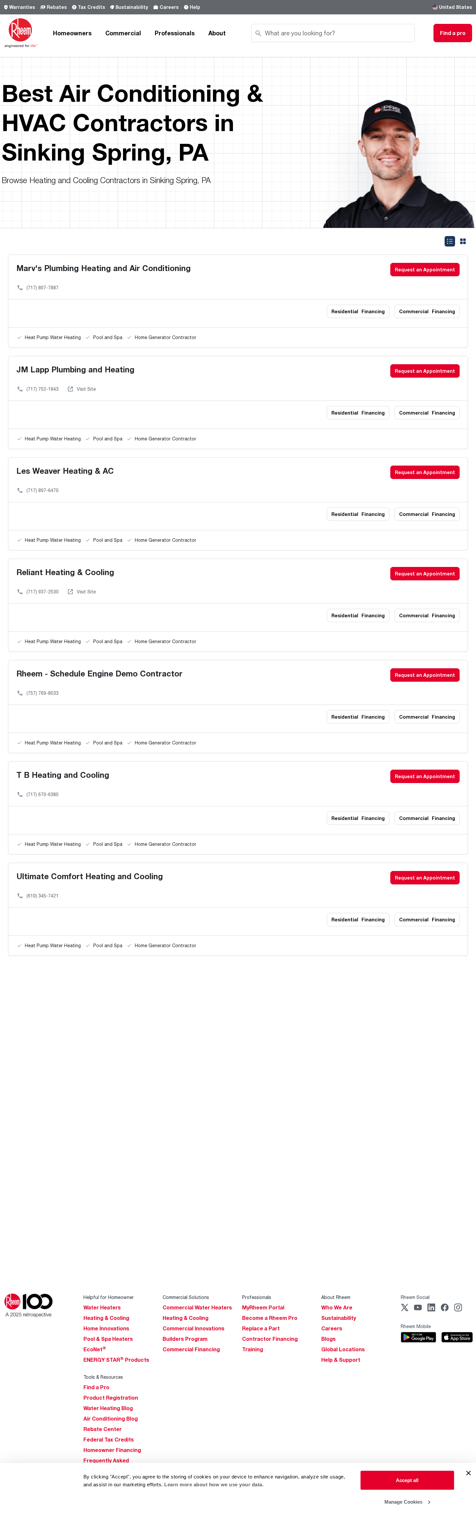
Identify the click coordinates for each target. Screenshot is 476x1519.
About (217, 33)
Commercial (123, 33)
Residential (358, 311)
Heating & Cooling (106, 1318)
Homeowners (72, 33)
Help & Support (340, 1360)
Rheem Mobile (416, 1326)
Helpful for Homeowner (108, 1297)
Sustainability (131, 7)
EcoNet (94, 1349)
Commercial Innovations (193, 1328)
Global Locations (343, 1349)
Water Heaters (102, 1307)
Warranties (22, 7)
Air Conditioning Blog (110, 1418)
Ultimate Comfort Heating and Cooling (89, 876)
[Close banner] (468, 1473)
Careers (169, 7)
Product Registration (110, 1397)
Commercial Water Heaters (197, 1307)
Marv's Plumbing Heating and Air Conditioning (103, 268)
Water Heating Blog (108, 1408)
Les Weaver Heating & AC (65, 470)
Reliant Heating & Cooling (65, 572)
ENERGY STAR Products (116, 1360)
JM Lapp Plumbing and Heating (75, 369)
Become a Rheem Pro (269, 1318)
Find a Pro (96, 1387)
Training (252, 1349)
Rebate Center (102, 1429)
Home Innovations (106, 1328)
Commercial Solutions (186, 1297)
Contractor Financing (270, 1339)
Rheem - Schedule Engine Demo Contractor (99, 673)
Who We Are (336, 1307)
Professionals (175, 33)
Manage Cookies (403, 1501)
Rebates (57, 7)
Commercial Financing (191, 1349)
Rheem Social (415, 1297)
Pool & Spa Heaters (108, 1339)
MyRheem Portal (263, 1307)
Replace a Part (261, 1328)
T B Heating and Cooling (62, 774)
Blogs (328, 1339)
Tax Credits (91, 7)
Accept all (407, 1480)
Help (195, 7)
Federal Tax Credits (108, 1439)
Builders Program (185, 1339)
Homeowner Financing (112, 1450)
